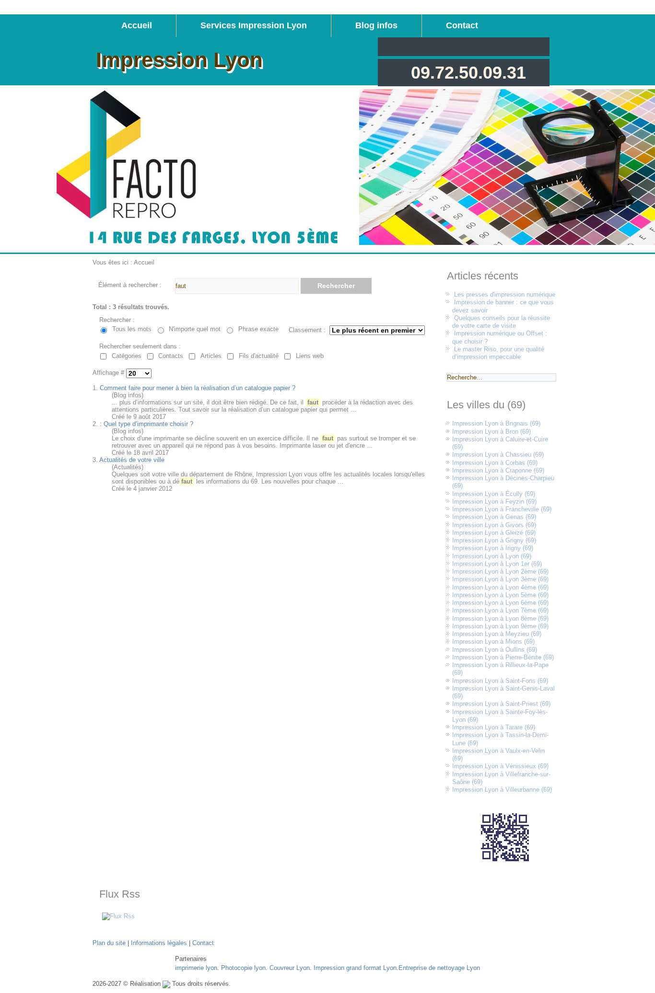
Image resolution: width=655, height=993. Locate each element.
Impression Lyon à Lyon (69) (491, 556)
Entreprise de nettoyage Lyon (439, 967)
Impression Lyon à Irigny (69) (492, 548)
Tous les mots (132, 329)
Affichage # (109, 373)
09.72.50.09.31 (468, 72)
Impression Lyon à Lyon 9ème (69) (500, 626)
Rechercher (336, 285)
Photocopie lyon (243, 967)
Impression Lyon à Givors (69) (494, 525)
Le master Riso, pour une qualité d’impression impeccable (498, 353)
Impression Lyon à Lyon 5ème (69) (500, 595)
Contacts (170, 355)
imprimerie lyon (196, 967)
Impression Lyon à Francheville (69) (501, 509)
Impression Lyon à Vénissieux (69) (500, 766)
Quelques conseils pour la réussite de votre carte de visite (501, 321)
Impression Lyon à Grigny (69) (494, 540)
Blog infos (376, 25)
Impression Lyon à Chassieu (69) (498, 454)
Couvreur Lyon (289, 967)
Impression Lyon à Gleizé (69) (494, 532)
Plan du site (109, 943)
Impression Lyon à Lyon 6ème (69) (500, 602)
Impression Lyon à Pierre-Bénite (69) (503, 657)
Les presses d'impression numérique (504, 294)
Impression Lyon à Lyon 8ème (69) (500, 618)
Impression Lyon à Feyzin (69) (494, 501)
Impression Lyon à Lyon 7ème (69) (500, 610)
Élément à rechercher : (130, 285)
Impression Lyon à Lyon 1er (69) (497, 563)
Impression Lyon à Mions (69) (493, 641)
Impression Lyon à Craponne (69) (498, 470)
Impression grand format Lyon (355, 967)
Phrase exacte (258, 329)
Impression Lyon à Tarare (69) (493, 727)
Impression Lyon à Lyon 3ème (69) (500, 579)
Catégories (126, 355)
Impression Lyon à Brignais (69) (496, 423)
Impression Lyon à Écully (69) (493, 493)
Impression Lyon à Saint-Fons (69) (500, 680)
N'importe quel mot (195, 329)
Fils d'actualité (259, 355)
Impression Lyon (179, 59)
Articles (211, 355)
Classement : (307, 330)
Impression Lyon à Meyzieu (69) (496, 633)
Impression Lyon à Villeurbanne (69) (502, 789)
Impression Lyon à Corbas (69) (495, 462)
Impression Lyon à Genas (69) (494, 516)
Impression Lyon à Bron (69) (491, 431)
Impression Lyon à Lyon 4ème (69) (500, 587)
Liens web (310, 355)
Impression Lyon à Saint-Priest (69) (501, 703)
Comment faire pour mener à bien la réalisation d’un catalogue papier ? (197, 388)
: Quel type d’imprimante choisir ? (146, 423)
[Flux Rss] (118, 916)
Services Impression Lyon (253, 25)
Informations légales (159, 943)
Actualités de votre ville (131, 459)
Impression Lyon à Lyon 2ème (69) (500, 571)
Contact (462, 25)
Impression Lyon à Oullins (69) (494, 649)
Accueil (136, 25)
